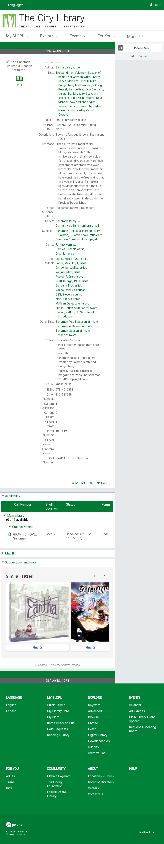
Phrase (93, 723)
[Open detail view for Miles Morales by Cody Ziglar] (90, 612)
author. (68, 67)
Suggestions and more (21, 562)
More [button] (132, 36)
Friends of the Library (57, 794)
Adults (10, 776)
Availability (12, 496)
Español (11, 711)
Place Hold (141, 47)
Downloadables (99, 741)
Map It (9, 553)
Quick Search (56, 705)
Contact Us (95, 794)
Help (133, 769)
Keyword (94, 705)
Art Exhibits (137, 711)
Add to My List (138, 56)
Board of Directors (101, 782)
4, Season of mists (74, 326)
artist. (72, 258)
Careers (93, 788)
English (11, 705)
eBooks (93, 747)
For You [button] (104, 36)
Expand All (78, 482)
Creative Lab (97, 753)
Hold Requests (57, 729)
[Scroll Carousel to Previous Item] (95, 576)
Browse (93, 717)
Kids (9, 788)
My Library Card (58, 711)
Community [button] (56, 769)
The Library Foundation (55, 784)
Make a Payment (58, 776)
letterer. (68, 299)
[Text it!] (9, 534)
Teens (10, 782)
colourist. (70, 290)
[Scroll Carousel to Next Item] (104, 576)
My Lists (53, 717)
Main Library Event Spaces (142, 719)
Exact (92, 729)
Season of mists (73, 330)
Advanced (95, 711)
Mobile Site (146, 831)
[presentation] (37, 612)
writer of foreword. (77, 307)
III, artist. (71, 263)
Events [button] (76, 36)
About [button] (93, 769)
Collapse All (99, 482)
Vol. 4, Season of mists (77, 321)
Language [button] (14, 697)
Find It (37, 647)
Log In (157, 4)
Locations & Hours (101, 776)
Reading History (58, 735)
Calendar (135, 705)
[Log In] (151, 4)
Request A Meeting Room (142, 729)
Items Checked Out (60, 723)
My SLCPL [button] (15, 36)
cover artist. (72, 303)
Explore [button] (47, 36)
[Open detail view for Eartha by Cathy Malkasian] (37, 612)
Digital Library (97, 735)
